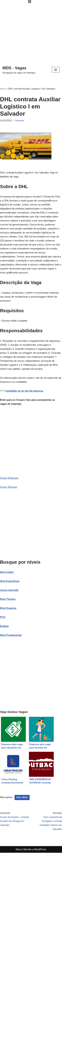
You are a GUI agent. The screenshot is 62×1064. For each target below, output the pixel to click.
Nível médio (7, 572)
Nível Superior (8, 608)
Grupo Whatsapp (9, 478)
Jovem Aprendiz (9, 590)
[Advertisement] (31, 31)
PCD (2, 617)
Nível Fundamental (10, 635)
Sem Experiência (9, 581)
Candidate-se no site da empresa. (24, 390)
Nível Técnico (8, 599)
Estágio (4, 626)
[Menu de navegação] (56, 69)
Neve (18, 849)
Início (3, 88)
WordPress (40, 849)
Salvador (19, 120)
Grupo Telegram (8, 487)
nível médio (22, 797)
